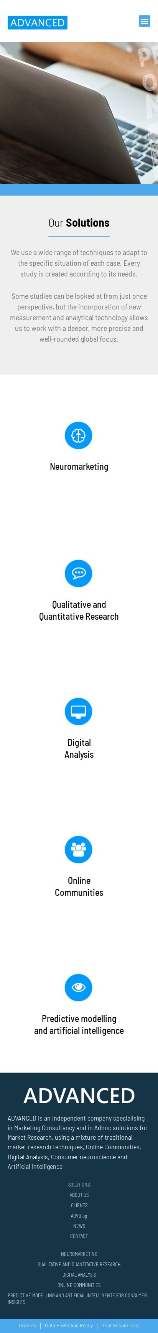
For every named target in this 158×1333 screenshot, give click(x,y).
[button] (144, 21)
